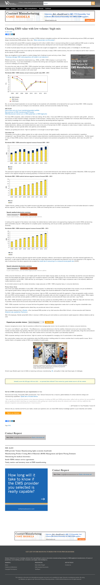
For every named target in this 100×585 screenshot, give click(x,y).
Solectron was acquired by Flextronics (16, 312)
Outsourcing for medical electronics (17, 456)
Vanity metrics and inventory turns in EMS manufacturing (25, 462)
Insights (13, 8)
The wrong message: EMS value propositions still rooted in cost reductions (26, 57)
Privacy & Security (45, 579)
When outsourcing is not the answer (44, 40)
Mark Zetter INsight (40, 565)
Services (20, 8)
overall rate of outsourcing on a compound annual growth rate (56, 261)
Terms (36, 579)
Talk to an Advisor (13, 413)
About (7, 8)
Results (41, 8)
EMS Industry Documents (41, 567)
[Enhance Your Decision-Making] (83, 78)
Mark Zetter (9, 31)
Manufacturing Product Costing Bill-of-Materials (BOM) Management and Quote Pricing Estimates (40, 453)
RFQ (9, 425)
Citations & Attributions (11, 567)
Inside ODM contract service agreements (19, 459)
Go (29, 214)
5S (52, 371)
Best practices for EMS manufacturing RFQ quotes (19, 112)
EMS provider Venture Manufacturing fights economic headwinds (28, 451)
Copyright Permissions (11, 569)
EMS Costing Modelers (31, 8)
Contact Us (68, 565)
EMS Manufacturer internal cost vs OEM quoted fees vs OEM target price (26, 114)
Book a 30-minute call (38, 437)
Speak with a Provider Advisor (29, 396)
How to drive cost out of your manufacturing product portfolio (22, 110)
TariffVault (48, 8)
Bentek (25, 310)
